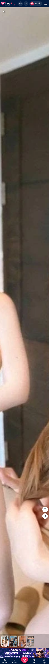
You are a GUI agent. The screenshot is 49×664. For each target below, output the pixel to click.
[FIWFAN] (8, 3)
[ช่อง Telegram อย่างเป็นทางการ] (20, 3)
